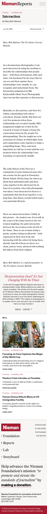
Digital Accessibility (36, 511)
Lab (6, 450)
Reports (8, 443)
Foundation (11, 436)
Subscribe (40, 424)
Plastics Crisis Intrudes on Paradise (21, 378)
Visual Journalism (12, 12)
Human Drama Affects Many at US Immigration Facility (20, 398)
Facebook (41, 435)
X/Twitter (40, 428)
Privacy (26, 511)
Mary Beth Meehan (13, 21)
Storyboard (11, 457)
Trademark (19, 511)
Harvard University (8, 511)
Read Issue (22, 309)
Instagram (40, 432)
